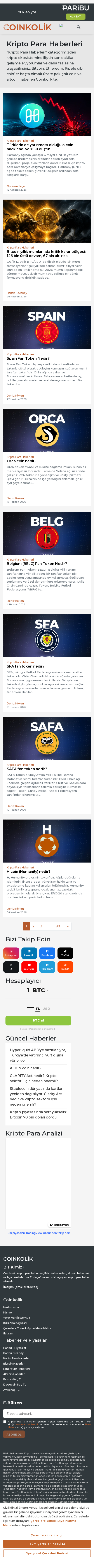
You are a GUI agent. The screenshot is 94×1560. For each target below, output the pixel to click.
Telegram (47, 969)
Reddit (65, 969)
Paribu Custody (13, 1353)
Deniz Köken (15, 395)
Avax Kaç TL (11, 1389)
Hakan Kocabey (17, 293)
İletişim (8, 1333)
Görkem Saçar (16, 186)
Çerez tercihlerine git (47, 1535)
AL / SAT (75, 16)
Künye (7, 1312)
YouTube (29, 969)
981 (58, 926)
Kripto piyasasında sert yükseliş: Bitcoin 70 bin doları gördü (38, 1114)
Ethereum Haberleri (16, 1368)
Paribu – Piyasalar (14, 1347)
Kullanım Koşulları (15, 1323)
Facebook (47, 955)
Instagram (11, 955)
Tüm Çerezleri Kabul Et (47, 1543)
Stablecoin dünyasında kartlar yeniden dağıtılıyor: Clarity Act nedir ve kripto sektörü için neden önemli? (36, 1096)
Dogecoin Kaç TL (14, 1384)
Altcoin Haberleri (14, 1374)
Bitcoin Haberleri (14, 1363)
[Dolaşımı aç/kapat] (85, 27)
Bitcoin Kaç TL (12, 1379)
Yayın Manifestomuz (16, 1317)
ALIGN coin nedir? (26, 1068)
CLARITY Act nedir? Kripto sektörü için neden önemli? (34, 1078)
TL (37, 1008)
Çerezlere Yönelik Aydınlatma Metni (27, 1328)
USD (46, 1008)
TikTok (65, 955)
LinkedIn (29, 955)
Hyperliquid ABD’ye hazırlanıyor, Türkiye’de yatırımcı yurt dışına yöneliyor (38, 1055)
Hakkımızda (11, 1307)
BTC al (38, 1020)
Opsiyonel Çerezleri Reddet (47, 1553)
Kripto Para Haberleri (16, 1358)
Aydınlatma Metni (27, 1424)
